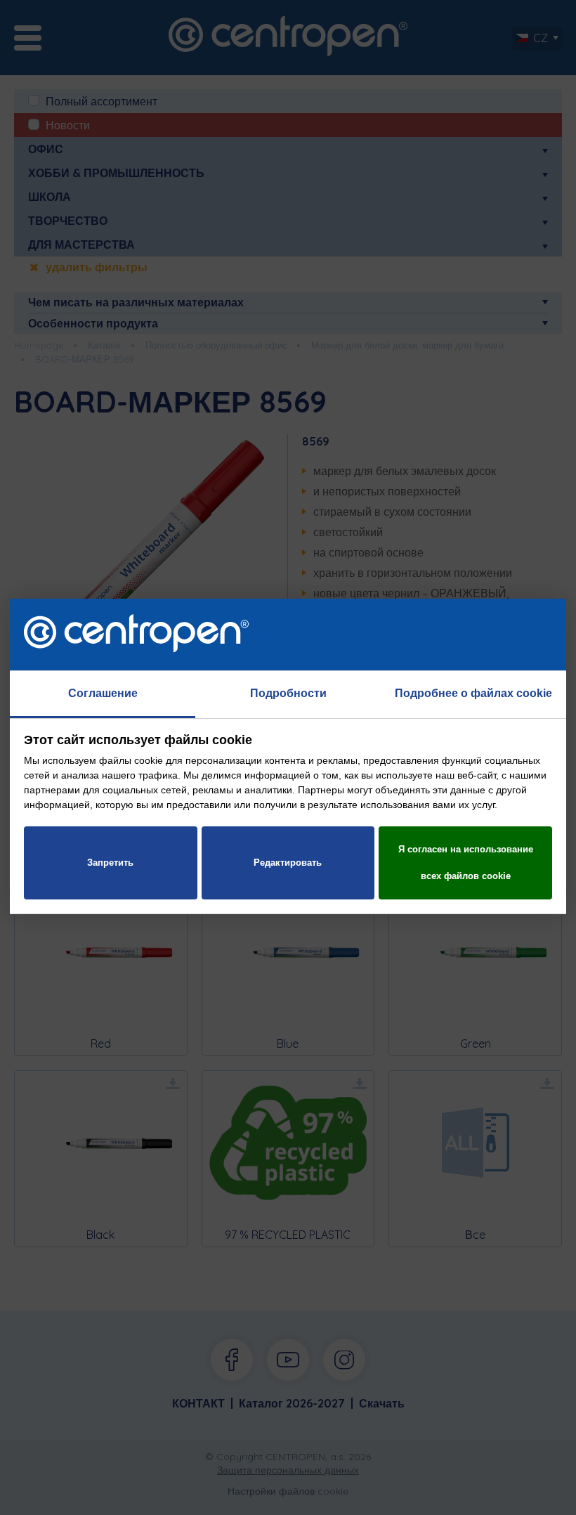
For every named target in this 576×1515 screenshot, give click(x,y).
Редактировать (288, 862)
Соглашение (103, 693)
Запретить (110, 862)
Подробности (288, 693)
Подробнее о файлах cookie (473, 693)
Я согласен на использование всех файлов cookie (465, 862)
